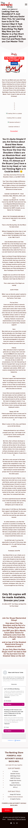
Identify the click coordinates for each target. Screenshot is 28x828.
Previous (12, 131)
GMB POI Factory (15, 778)
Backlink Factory (15, 774)
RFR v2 (15, 787)
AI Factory (15, 771)
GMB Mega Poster (15, 776)
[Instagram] (17, 823)
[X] (14, 823)
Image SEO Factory (15, 794)
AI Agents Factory (15, 799)
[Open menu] (26, 4)
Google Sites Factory (15, 780)
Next (16, 131)
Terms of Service (21, 819)
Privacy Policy (11, 819)
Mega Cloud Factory (15, 785)
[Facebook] (11, 823)
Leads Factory (15, 783)
